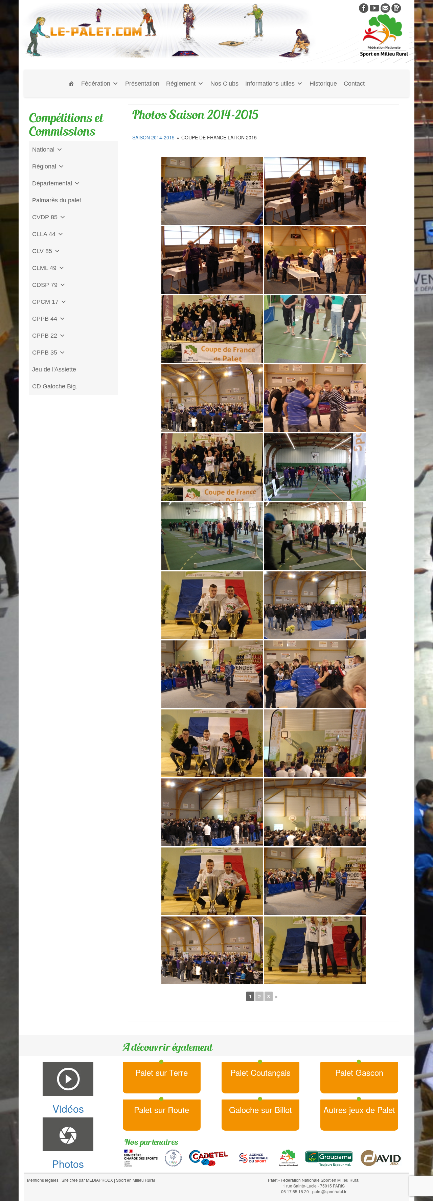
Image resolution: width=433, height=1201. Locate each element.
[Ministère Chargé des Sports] (141, 1157)
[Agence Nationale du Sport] (254, 1157)
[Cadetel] (209, 1157)
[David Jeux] (381, 1157)
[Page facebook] (363, 7)
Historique (323, 83)
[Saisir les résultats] (396, 7)
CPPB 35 (44, 352)
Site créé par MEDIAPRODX (87, 1180)
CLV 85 (42, 251)
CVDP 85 (45, 217)
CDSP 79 (45, 284)
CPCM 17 (45, 301)
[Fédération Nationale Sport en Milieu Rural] (288, 1157)
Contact (354, 83)
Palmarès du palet (56, 200)
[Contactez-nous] (385, 7)
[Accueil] (71, 83)
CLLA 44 (43, 234)
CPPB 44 (44, 318)
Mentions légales (43, 1180)
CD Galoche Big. (54, 386)
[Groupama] (328, 1157)
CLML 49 (44, 268)
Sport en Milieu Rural (135, 1180)
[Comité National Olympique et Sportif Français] (173, 1157)
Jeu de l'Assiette (54, 369)
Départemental (52, 183)
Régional (44, 166)
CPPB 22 (44, 335)
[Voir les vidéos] (374, 7)
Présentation (142, 83)
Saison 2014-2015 (153, 137)
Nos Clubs (224, 83)
